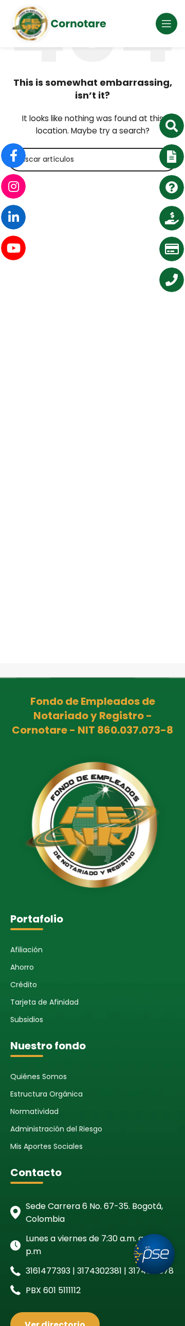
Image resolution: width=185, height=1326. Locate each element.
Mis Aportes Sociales (46, 1146)
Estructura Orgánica (46, 1094)
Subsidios (26, 1019)
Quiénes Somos (38, 1076)
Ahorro (22, 967)
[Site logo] (57, 23)
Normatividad (34, 1111)
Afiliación (26, 950)
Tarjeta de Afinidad (44, 1002)
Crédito (23, 984)
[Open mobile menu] (166, 23)
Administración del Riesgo (56, 1129)
